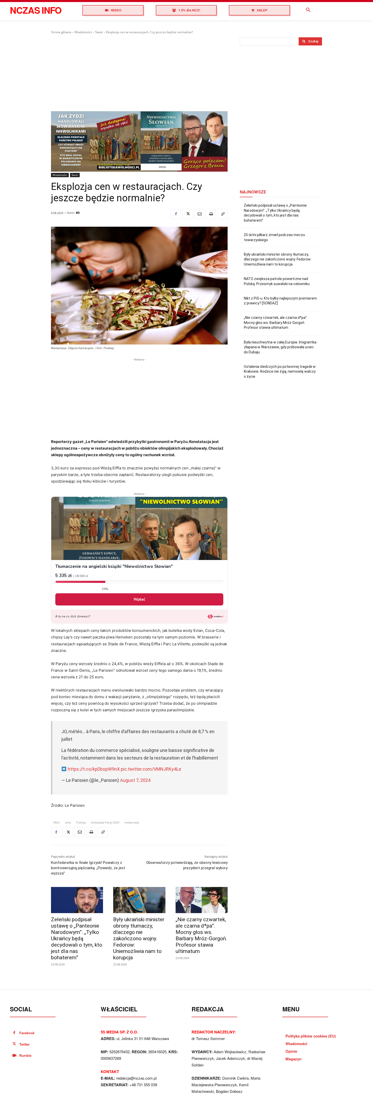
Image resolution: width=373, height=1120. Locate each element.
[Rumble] (14, 1055)
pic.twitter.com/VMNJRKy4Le (151, 769)
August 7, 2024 (135, 780)
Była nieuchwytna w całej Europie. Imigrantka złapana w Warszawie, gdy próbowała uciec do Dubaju (280, 347)
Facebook (27, 1032)
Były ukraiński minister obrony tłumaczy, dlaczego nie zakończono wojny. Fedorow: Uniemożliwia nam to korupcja (138, 938)
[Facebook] (176, 214)
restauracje (131, 822)
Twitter (24, 1044)
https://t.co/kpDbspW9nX (94, 769)
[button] (308, 10)
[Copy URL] (222, 214)
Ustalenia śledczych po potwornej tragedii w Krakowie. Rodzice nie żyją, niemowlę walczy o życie (280, 371)
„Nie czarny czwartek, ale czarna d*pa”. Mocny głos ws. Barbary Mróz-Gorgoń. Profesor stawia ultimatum (201, 935)
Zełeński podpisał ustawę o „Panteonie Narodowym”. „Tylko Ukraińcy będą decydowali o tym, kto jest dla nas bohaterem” (76, 938)
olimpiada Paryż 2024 (105, 822)
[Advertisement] (139, 72)
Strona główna (61, 32)
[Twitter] (187, 214)
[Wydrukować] (211, 214)
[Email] (199, 214)
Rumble (25, 1055)
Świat (99, 32)
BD (78, 213)
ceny (68, 822)
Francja (81, 822)
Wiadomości (83, 32)
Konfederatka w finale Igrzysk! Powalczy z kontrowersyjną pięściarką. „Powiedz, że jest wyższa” (88, 868)
